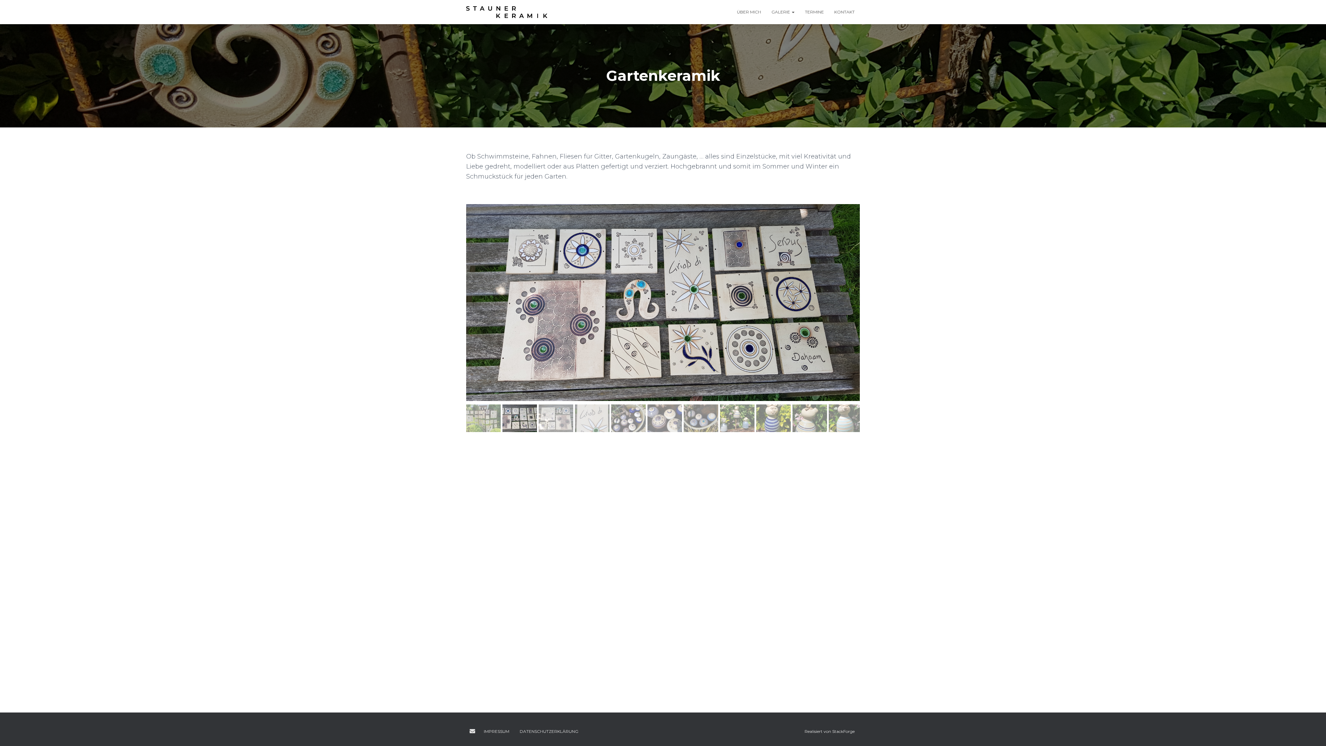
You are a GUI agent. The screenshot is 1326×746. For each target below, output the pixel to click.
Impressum (496, 731)
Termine (814, 12)
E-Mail (472, 731)
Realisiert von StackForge (830, 731)
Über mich (749, 12)
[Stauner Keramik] (506, 12)
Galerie (781, 12)
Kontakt (844, 12)
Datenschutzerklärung (549, 731)
